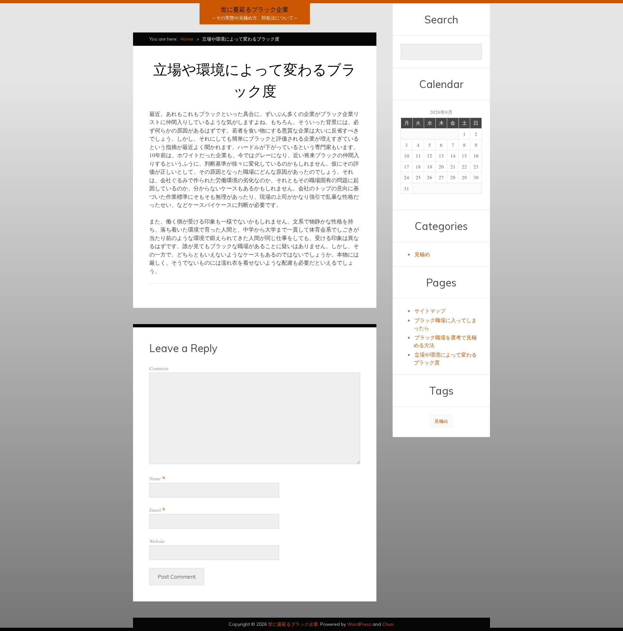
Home (186, 39)
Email (157, 510)
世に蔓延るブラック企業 (254, 9)
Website (157, 541)
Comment (158, 368)
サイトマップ (430, 310)
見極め (422, 254)
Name (157, 478)
